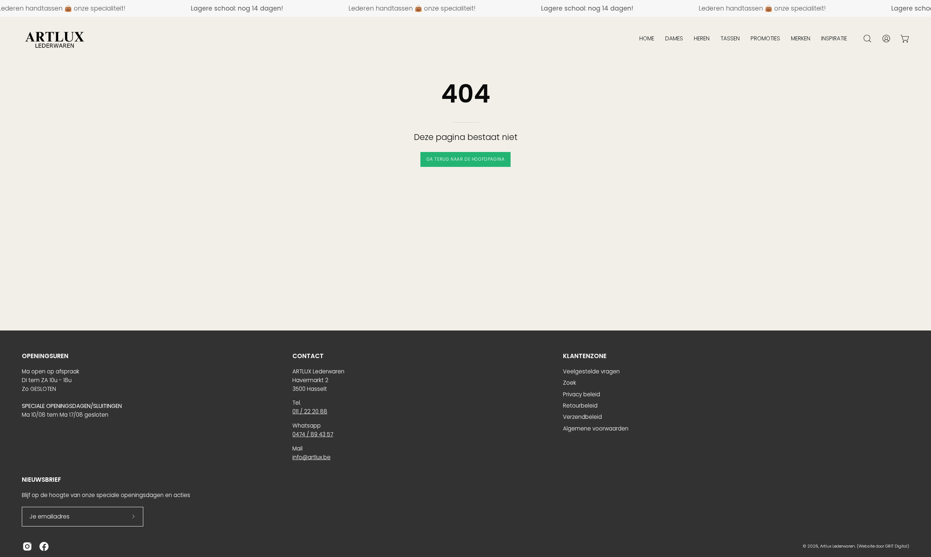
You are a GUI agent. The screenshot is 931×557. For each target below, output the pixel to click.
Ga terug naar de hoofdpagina (466, 159)
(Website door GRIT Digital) (883, 546)
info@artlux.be (311, 457)
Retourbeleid (580, 405)
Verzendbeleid (582, 417)
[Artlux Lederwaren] (54, 38)
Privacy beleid (581, 394)
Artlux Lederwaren (837, 546)
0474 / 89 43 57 (312, 434)
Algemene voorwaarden (595, 428)
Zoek (569, 382)
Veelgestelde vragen (591, 371)
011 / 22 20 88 (309, 411)
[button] (647, 38)
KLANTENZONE (585, 356)
